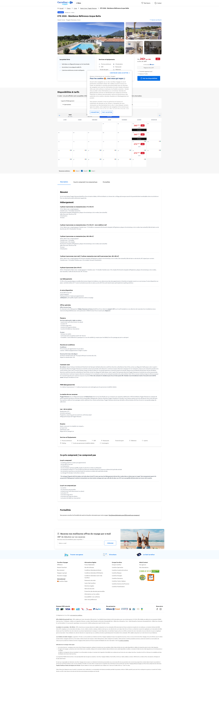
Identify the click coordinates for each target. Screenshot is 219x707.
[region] (109, 93)
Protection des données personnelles (95, 591)
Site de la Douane (89, 567)
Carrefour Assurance (117, 578)
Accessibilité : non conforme (92, 596)
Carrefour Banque (116, 573)
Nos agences (142, 564)
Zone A (77, 171)
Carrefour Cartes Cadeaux (119, 581)
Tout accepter (107, 112)
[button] (90, 38)
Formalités (106, 182)
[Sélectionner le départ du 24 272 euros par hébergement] (139, 153)
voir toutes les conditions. (76, 615)
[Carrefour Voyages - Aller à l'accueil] (65, 3)
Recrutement (60, 570)
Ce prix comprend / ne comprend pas (85, 182)
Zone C (93, 171)
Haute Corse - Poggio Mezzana (88, 8)
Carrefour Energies (117, 575)
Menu (79, 3)
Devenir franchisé (62, 567)
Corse (75, 8)
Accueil (61, 8)
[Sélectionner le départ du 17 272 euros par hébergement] (139, 144)
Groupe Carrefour (116, 564)
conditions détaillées (124, 640)
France (68, 8)
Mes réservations (143, 567)
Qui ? (125, 100)
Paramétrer (95, 112)
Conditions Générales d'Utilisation (94, 573)
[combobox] (75, 103)
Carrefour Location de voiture (120, 570)
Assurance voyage (62, 575)
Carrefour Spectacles (117, 567)
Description (64, 182)
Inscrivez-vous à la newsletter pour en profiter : (70, 539)
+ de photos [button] (153, 47)
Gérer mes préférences (91, 599)
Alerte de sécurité (89, 588)
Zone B (85, 171)
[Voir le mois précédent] (59, 115)
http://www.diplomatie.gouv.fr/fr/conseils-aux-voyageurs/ (124, 515)
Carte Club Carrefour (90, 583)
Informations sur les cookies (92, 594)
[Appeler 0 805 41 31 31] (150, 571)
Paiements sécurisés (90, 580)
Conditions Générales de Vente (93, 570)
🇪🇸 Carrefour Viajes (62, 581)
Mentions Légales (89, 586)
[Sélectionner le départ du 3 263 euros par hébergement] (139, 126)
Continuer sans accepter (119, 73)
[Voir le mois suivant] (159, 115)
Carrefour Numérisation (118, 586)
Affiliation (60, 564)
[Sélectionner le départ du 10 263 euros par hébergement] (139, 135)
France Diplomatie (90, 564)
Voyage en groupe (62, 573)
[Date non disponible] (109, 126)
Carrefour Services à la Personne (120, 584)
